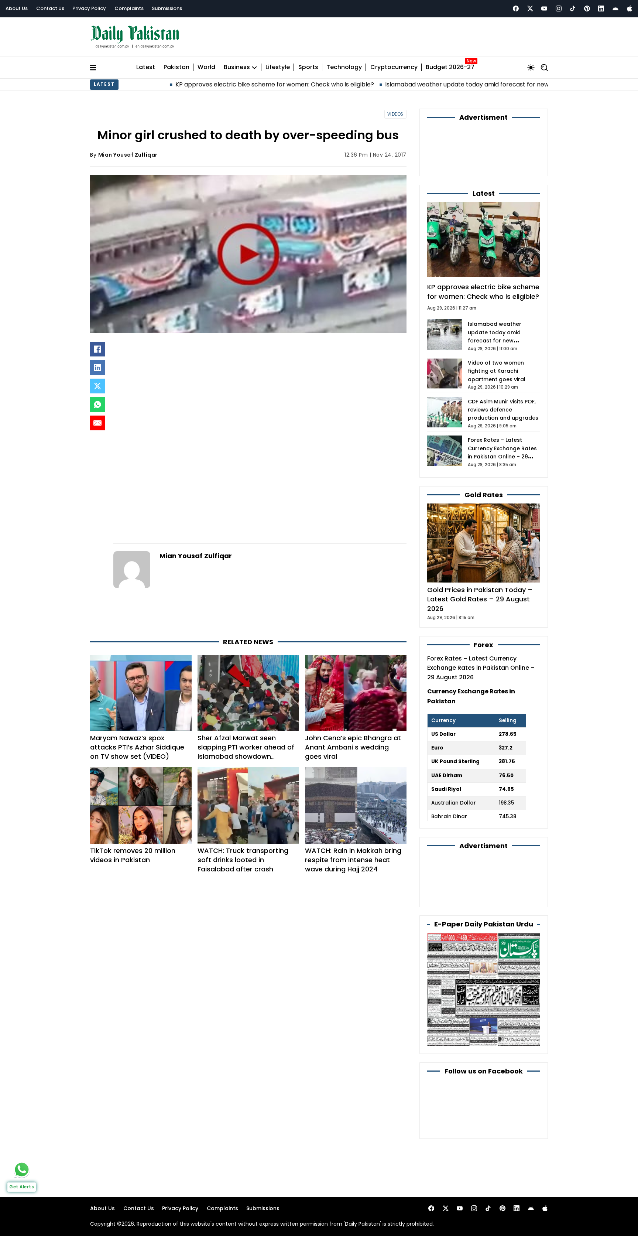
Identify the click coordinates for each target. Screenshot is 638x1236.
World (206, 67)
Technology (344, 67)
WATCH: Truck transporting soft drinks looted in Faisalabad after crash (243, 860)
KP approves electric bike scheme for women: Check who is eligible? (201, 84)
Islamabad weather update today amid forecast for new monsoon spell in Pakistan (432, 84)
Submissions (167, 8)
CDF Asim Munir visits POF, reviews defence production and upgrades (503, 410)
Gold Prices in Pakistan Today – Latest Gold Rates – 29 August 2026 (480, 599)
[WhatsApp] (97, 404)
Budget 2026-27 (450, 67)
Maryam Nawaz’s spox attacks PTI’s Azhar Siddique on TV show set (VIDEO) (137, 747)
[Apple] (629, 8)
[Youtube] (544, 8)
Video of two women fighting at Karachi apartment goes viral (496, 371)
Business (237, 67)
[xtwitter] (530, 8)
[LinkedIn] (97, 367)
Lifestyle (277, 67)
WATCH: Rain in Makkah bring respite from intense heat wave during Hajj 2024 (353, 860)
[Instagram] (559, 8)
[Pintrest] (587, 8)
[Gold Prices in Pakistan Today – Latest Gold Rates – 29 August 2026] (483, 543)
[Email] (97, 423)
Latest (145, 67)
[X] (97, 386)
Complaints (129, 8)
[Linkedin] (601, 8)
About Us (17, 8)
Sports (308, 67)
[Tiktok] (573, 8)
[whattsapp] (22, 1169)
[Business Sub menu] (254, 68)
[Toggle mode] (530, 67)
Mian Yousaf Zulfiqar (128, 154)
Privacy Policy (89, 8)
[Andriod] (615, 8)
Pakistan (176, 67)
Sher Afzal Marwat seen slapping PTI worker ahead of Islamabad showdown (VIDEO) (246, 752)
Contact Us (50, 8)
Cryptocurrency (394, 67)
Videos (395, 114)
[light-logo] (137, 37)
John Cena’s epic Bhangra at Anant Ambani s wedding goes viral (353, 747)
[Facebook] (516, 8)
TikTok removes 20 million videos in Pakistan (132, 855)
